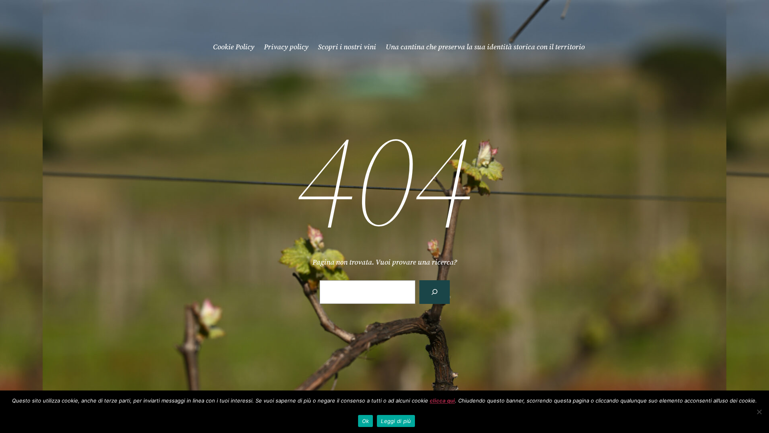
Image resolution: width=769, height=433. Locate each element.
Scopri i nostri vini (347, 47)
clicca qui (442, 400)
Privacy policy (286, 47)
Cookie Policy (233, 47)
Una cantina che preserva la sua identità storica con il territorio (485, 47)
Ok (365, 421)
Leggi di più (396, 421)
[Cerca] (434, 292)
